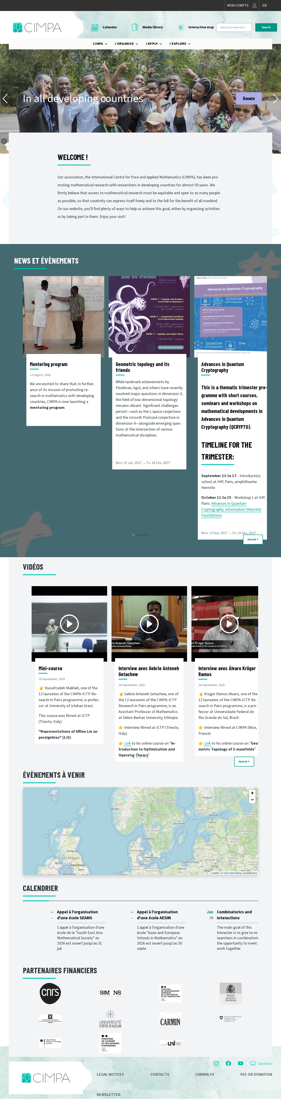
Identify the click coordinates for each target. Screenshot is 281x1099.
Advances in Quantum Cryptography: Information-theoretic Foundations (231, 509)
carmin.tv (204, 1074)
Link (128, 743)
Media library (152, 27)
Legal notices (110, 1074)
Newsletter (109, 1094)
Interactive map (201, 27)
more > (253, 539)
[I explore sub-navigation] (192, 43)
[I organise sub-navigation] (139, 43)
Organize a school (240, 98)
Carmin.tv (265, 1063)
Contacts (159, 1074)
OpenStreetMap (232, 873)
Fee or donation (256, 1074)
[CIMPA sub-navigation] (108, 43)
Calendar (110, 27)
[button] (5, 99)
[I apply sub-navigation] (163, 43)
